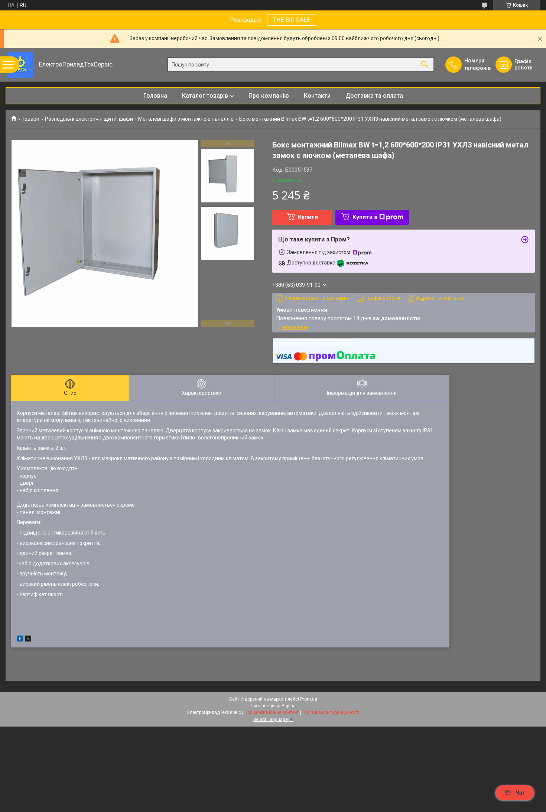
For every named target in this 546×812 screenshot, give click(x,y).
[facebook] (20, 640)
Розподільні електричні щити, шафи (89, 119)
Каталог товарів (205, 95)
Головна (155, 95)
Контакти (317, 95)
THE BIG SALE (291, 19)
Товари (30, 119)
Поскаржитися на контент (271, 712)
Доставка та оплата (374, 95)
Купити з (364, 217)
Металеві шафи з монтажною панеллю (186, 119)
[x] (28, 640)
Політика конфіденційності (330, 712)
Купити (308, 217)
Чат (520, 793)
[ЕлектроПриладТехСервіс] (20, 65)
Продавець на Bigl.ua (273, 705)
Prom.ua (308, 699)
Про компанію (268, 95)
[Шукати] (424, 65)
